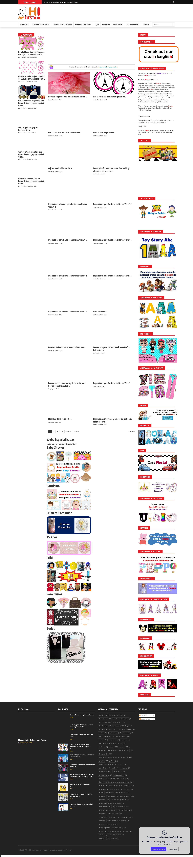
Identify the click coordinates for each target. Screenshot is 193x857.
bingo (127, 726)
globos (111, 761)
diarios (119, 743)
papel (113, 796)
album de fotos (117, 722)
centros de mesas (105, 736)
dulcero (121, 747)
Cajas (97, 24)
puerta (119, 803)
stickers (123, 821)
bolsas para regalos (105, 729)
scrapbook (102, 814)
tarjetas (101, 824)
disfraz (111, 747)
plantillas (123, 800)
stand (114, 821)
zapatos (113, 838)
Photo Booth (103, 719)
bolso (119, 729)
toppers (118, 828)
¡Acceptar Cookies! (158, 849)
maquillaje (127, 786)
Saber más (173, 849)
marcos (116, 789)
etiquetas (114, 750)
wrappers (102, 838)
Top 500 (146, 24)
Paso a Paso (118, 24)
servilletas (115, 814)
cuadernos (112, 740)
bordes (128, 729)
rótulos (113, 810)
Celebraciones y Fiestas (62, 24)
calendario (113, 733)
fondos (126, 750)
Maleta (101, 715)
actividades (103, 722)
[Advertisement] (91, 48)
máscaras (102, 796)
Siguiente (68, 431)
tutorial (101, 831)
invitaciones (103, 775)
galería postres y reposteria (108, 757)
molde (101, 793)
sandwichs (124, 810)
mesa (127, 789)
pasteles (102, 800)
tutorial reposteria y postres (119, 831)
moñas (111, 793)
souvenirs (102, 821)
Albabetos (24, 24)
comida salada (120, 736)
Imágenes (106, 24)
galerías (125, 757)
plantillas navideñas (105, 803)
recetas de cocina (104, 807)
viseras (118, 835)
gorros (119, 764)
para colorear (124, 796)
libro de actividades (105, 782)
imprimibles (103, 772)
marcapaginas (103, 789)
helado (113, 768)
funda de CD (103, 754)
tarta (112, 824)
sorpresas (124, 817)
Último (76, 431)
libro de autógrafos (123, 782)
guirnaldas (102, 768)
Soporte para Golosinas (120, 719)
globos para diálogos (106, 764)
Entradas (144, 715)
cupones (124, 740)
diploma (102, 747)
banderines (103, 726)
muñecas (122, 793)
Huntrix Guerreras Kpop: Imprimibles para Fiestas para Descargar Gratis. (67, 2)
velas (109, 835)
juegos (101, 778)
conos (101, 740)
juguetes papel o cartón (116, 778)
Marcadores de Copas (116, 715)
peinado (113, 800)
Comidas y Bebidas (82, 24)
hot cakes (124, 768)
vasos (101, 835)
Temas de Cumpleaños (40, 24)
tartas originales (104, 828)
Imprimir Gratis (133, 24)
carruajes (126, 733)
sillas (114, 817)
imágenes (117, 772)
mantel (101, 786)
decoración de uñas (105, 743)
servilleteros (103, 817)
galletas (101, 761)
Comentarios (145, 719)
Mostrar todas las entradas (108, 67)
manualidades (113, 786)
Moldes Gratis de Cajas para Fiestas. (32, 740)
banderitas (115, 726)
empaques (102, 750)
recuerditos (119, 807)
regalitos (102, 810)
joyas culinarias (118, 775)
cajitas (101, 733)
